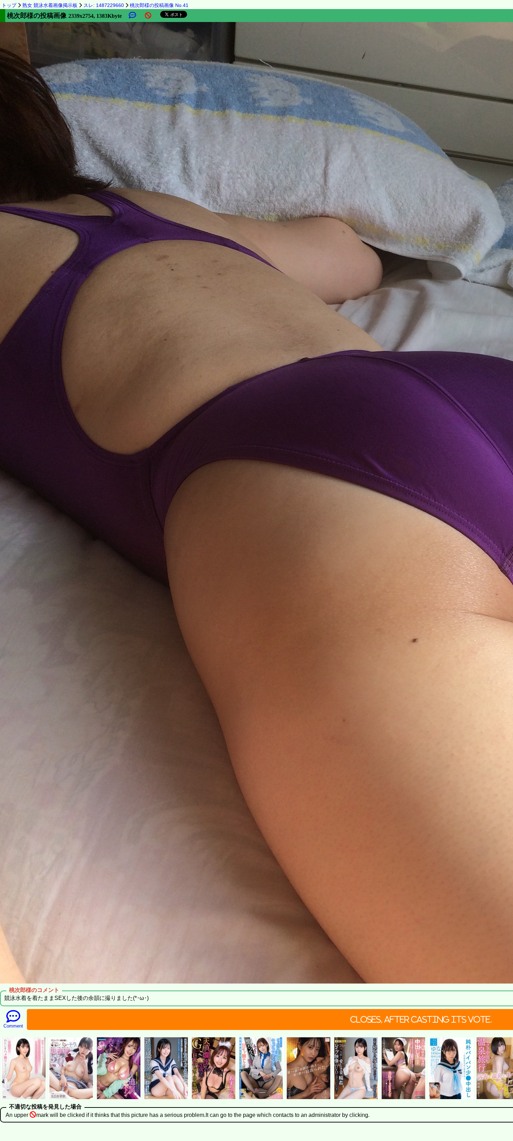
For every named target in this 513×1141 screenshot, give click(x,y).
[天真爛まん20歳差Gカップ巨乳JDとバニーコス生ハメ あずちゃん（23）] (213, 1098)
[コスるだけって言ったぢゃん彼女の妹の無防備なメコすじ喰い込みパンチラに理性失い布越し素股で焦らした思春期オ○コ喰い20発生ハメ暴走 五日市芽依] (71, 1098)
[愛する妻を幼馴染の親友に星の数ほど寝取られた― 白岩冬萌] (308, 1098)
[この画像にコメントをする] (132, 15)
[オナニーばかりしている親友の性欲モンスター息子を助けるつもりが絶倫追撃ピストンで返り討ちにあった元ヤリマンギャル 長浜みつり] (118, 1098)
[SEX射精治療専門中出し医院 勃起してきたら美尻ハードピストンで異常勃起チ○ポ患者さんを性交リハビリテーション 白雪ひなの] (403, 1098)
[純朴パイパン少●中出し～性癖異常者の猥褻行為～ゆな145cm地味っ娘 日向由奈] (451, 1098)
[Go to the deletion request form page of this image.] (148, 15)
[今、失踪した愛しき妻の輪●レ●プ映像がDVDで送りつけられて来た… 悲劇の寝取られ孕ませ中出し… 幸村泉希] (356, 1098)
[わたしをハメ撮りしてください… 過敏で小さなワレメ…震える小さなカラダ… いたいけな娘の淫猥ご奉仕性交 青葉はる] (23, 1098)
